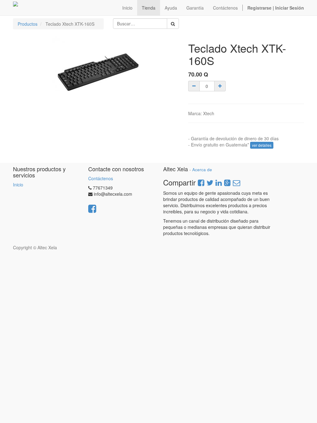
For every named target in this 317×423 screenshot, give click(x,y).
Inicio (18, 184)
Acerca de (202, 169)
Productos (27, 24)
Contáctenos (100, 178)
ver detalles (261, 145)
